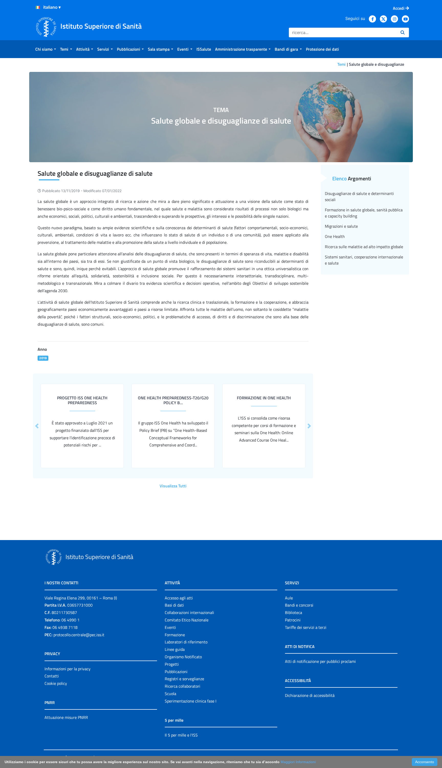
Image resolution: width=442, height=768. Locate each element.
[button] (36, 426)
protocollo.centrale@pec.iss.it (78, 635)
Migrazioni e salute (341, 226)
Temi (341, 64)
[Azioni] (38, 7)
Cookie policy (56, 683)
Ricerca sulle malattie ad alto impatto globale (364, 247)
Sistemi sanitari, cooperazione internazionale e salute (364, 260)
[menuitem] (45, 49)
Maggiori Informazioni (298, 762)
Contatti (52, 676)
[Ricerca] (403, 32)
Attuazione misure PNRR (66, 717)
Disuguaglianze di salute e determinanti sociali (359, 196)
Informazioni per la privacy (68, 669)
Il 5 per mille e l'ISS (181, 735)
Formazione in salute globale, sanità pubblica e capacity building (364, 213)
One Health (335, 236)
